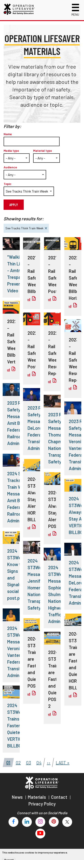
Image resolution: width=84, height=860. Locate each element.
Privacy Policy (42, 803)
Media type (11, 150)
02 (17, 761)
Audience (10, 167)
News (18, 797)
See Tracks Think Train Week (23, 227)
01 (7, 761)
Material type (42, 150)
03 (27, 761)
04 (37, 761)
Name (8, 134)
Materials (37, 797)
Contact (59, 797)
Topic (7, 184)
